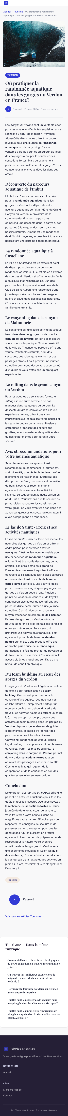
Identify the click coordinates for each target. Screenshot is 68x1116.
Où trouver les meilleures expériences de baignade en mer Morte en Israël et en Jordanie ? (31, 978)
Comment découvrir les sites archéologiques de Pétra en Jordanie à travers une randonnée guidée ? (33, 963)
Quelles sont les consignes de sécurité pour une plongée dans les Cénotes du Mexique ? (32, 1001)
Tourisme (18, 11)
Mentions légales (12, 1089)
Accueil (7, 11)
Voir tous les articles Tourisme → (25, 916)
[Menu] (61, 3)
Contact (7, 1095)
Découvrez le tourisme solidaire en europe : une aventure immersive (32, 990)
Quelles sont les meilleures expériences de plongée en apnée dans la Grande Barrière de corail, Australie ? (33, 1014)
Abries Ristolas (23, 1048)
